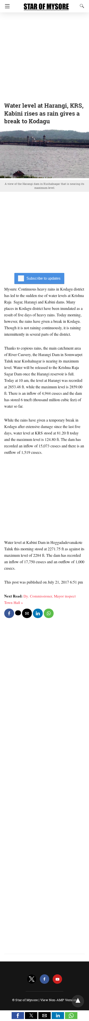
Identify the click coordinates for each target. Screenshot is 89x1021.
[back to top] (78, 1001)
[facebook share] (9, 613)
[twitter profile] (31, 979)
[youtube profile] (57, 979)
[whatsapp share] (49, 613)
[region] (44, 56)
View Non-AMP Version (58, 1000)
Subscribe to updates (43, 278)
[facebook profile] (44, 979)
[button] (18, 1015)
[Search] (80, 6)
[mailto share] (27, 613)
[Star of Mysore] (46, 4)
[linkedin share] (38, 613)
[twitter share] (18, 612)
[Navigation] (6, 6)
